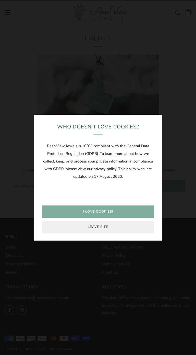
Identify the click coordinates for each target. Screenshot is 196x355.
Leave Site (98, 227)
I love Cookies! (98, 211)
